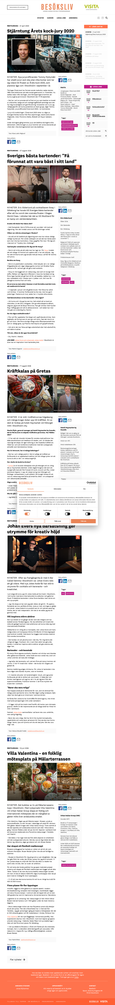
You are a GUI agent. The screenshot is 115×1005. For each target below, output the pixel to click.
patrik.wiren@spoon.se (28, 940)
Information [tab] (57, 489)
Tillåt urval (57, 521)
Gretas (10, 466)
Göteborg (65, 282)
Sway (46, 250)
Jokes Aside (17, 712)
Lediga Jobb (61, 18)
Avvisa (32, 521)
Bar (63, 593)
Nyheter (40, 18)
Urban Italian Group (68, 865)
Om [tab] (84, 489)
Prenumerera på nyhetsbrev (18, 7)
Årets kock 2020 (67, 122)
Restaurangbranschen (69, 125)
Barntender (66, 279)
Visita (76, 977)
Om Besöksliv (34, 1001)
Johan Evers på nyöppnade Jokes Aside (29, 340)
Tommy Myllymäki (68, 129)
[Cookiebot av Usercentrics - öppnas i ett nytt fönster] (88, 483)
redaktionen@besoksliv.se (31, 349)
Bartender (69, 593)
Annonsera (73, 18)
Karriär (50, 18)
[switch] (47, 513)
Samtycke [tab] (30, 489)
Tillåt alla (83, 521)
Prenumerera (48, 1001)
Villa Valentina (12, 917)
